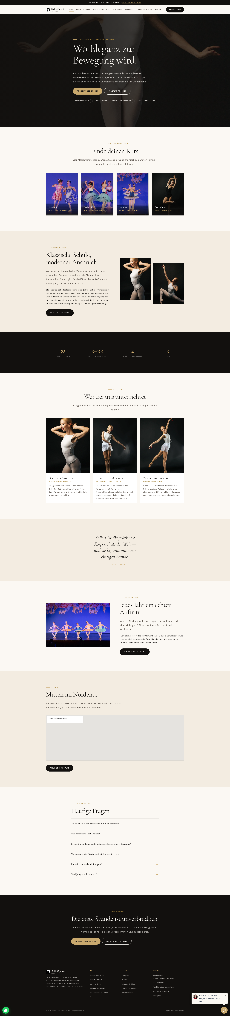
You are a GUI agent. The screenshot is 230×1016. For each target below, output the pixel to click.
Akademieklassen (97, 988)
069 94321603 (158, 983)
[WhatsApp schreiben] (5, 1010)
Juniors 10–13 (95, 984)
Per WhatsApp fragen (117, 941)
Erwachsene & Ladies (99, 993)
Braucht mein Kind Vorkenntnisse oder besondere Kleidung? (101, 843)
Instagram (157, 996)
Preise (124, 980)
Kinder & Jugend (83, 9)
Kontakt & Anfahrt (129, 988)
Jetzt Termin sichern (131, 2)
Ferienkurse (130, 9)
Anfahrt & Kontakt (59, 768)
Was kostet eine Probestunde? (85, 833)
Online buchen (127, 993)
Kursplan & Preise (114, 9)
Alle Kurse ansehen (60, 313)
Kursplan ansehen (117, 91)
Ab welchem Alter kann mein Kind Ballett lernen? (96, 823)
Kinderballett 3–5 (97, 976)
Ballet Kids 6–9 (96, 980)
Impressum (170, 1010)
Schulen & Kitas (145, 9)
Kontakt (158, 9)
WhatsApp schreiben (161, 991)
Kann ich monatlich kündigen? (86, 864)
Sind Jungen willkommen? (84, 874)
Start (71, 9)
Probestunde (175, 9)
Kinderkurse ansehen (135, 652)
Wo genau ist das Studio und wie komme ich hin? (95, 853)
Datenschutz (179, 1010)
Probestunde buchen (87, 91)
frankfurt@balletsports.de (163, 987)
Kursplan (125, 976)
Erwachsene (98, 9)
